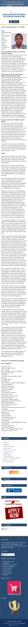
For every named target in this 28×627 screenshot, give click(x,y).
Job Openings (6, 563)
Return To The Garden (8, 460)
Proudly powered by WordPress (11, 623)
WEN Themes (15, 625)
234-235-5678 (8, 2)
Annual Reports (7, 454)
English (6, 529)
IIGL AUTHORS (6, 570)
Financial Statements (8, 456)
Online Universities (7, 568)
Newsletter (6, 444)
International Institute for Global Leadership (14, 15)
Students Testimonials (8, 446)
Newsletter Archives (8, 452)
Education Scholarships (8, 566)
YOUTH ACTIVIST (7, 571)
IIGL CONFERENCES (8, 462)
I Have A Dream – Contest (9, 450)
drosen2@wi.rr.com (19, 2)
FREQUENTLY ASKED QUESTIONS (11, 458)
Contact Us (6, 442)
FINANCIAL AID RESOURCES (10, 565)
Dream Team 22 (7, 448)
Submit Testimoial (7, 573)
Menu (16, 22)
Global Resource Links (8, 561)
